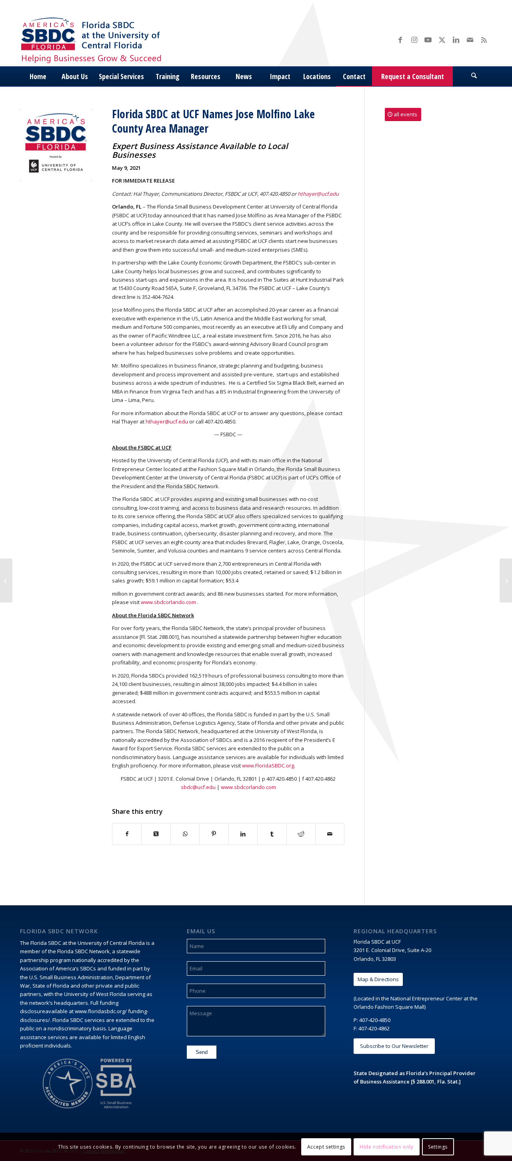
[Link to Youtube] (428, 40)
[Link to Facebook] (400, 40)
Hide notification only (386, 1146)
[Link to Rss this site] (484, 40)
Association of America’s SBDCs (58, 968)
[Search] (474, 76)
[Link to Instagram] (414, 40)
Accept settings (326, 1146)
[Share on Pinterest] (214, 833)
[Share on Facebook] (126, 833)
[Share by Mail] (330, 833)
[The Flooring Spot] (6, 580)
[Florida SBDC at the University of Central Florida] (93, 39)
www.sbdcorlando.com (168, 602)
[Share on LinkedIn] (243, 833)
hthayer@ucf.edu (167, 421)
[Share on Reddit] (301, 833)
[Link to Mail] (470, 40)
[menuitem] (38, 76)
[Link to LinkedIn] (456, 40)
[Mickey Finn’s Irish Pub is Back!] (506, 580)
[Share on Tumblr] (272, 833)
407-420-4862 (374, 1028)
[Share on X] (156, 833)
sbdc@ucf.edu (198, 787)
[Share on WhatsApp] (185, 833)
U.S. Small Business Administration (71, 977)
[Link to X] (442, 40)
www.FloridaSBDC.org (268, 765)
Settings (438, 1146)
